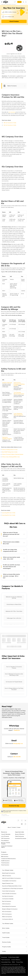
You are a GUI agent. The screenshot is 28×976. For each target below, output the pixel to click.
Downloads (4, 957)
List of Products (5, 836)
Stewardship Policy (6, 962)
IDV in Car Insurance (7, 914)
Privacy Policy (19, 962)
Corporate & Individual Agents (6, 846)
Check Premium (14, 21)
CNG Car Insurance (6, 875)
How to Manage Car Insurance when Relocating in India (14, 674)
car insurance (12, 112)
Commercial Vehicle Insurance (8, 858)
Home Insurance (5, 864)
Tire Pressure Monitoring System (19, 393)
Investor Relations (15, 959)
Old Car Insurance (6, 903)
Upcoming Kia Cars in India (8, 515)
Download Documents (20, 838)
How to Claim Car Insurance (8, 891)
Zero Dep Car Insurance (7, 896)
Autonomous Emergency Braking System (19, 384)
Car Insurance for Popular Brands (14, 681)
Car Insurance (4, 854)
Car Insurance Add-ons (7, 919)
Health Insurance (5, 860)
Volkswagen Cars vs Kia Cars (14, 618)
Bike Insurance (4, 856)
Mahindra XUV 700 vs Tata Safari (14, 611)
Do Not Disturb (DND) (13, 957)
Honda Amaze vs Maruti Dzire (14, 604)
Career (18, 827)
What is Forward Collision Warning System (12, 454)
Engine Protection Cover (7, 883)
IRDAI (13, 962)
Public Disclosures (19, 836)
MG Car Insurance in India (10, 122)
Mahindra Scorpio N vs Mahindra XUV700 (14, 597)
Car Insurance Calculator (8, 898)
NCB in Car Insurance (7, 916)
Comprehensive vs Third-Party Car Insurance (12, 888)
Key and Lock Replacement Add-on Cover (12, 886)
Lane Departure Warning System (18, 414)
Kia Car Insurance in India (10, 125)
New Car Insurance (6, 901)
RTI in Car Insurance (6, 911)
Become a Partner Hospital (5, 843)
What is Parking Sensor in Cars (9, 449)
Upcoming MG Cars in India (8, 512)
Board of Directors (19, 834)
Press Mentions (5, 840)
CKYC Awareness (5, 838)
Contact (14, 827)
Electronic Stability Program (7, 438)
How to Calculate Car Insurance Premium (14, 667)
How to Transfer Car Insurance (9, 893)
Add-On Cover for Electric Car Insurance (11, 878)
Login (20, 1)
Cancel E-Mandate (5, 834)
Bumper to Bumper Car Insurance (9, 909)
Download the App (14, 805)
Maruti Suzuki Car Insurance (8, 873)
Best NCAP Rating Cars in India (9, 452)
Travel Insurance (5, 862)
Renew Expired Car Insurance (9, 906)
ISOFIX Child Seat (7, 382)
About (9, 827)
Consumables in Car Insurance (9, 880)
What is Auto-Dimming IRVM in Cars (11, 456)
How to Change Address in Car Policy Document (14, 689)
